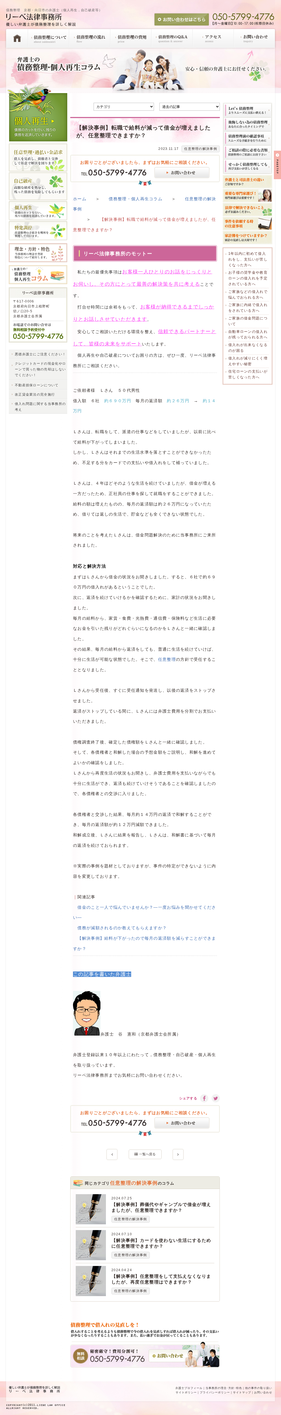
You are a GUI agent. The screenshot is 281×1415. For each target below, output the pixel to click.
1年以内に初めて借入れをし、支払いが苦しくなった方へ (248, 259)
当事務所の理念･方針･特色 (224, 1388)
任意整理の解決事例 (200, 149)
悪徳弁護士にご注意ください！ (40, 354)
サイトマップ (242, 1392)
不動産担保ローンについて (37, 385)
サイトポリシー (186, 1392)
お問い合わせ (263, 1392)
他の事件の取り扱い (258, 1388)
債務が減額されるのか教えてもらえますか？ (122, 927)
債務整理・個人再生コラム (135, 198)
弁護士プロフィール (189, 1388)
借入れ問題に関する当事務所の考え (40, 406)
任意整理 (167, 659)
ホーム (79, 198)
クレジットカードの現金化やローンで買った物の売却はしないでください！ (40, 369)
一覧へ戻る (147, 1154)
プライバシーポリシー (215, 1392)
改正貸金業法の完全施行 (35, 394)
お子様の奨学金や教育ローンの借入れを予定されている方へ (248, 278)
